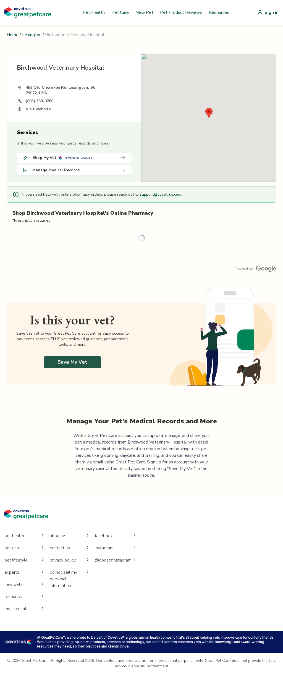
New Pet (144, 12)
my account (15, 609)
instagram (104, 548)
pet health (14, 536)
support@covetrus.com (160, 194)
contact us (60, 548)
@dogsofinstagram (113, 560)
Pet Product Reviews (181, 12)
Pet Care (120, 12)
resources (13, 597)
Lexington (31, 35)
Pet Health (94, 12)
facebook (104, 536)
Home (13, 35)
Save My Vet (72, 362)
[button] (209, 113)
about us (58, 536)
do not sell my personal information (63, 579)
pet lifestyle (16, 560)
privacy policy (63, 560)
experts (11, 572)
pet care (12, 548)
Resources (219, 12)
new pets (13, 584)
